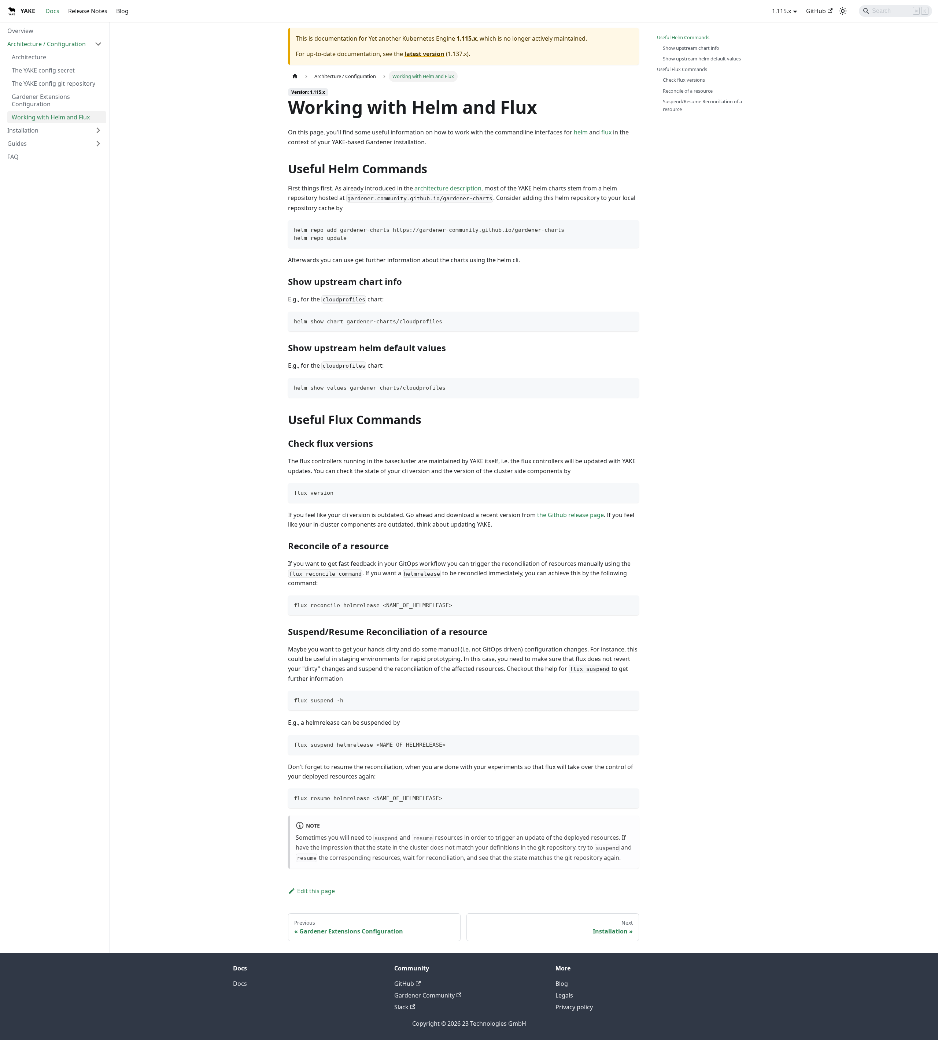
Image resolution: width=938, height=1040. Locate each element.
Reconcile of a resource (688, 91)
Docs (52, 11)
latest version (424, 54)
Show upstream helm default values (702, 58)
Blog (122, 11)
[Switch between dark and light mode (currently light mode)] (843, 11)
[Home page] (295, 76)
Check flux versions (684, 80)
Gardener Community (424, 995)
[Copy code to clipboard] (630, 229)
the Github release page (570, 515)
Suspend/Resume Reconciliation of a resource (702, 105)
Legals (564, 995)
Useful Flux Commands (682, 69)
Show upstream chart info (691, 48)
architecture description (447, 188)
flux (606, 132)
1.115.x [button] (781, 11)
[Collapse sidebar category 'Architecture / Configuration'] (98, 44)
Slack (401, 1007)
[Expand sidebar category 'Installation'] (98, 130)
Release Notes (87, 11)
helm (581, 132)
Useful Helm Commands (683, 37)
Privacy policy (574, 1007)
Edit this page (316, 891)
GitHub (816, 11)
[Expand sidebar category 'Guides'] (98, 143)
